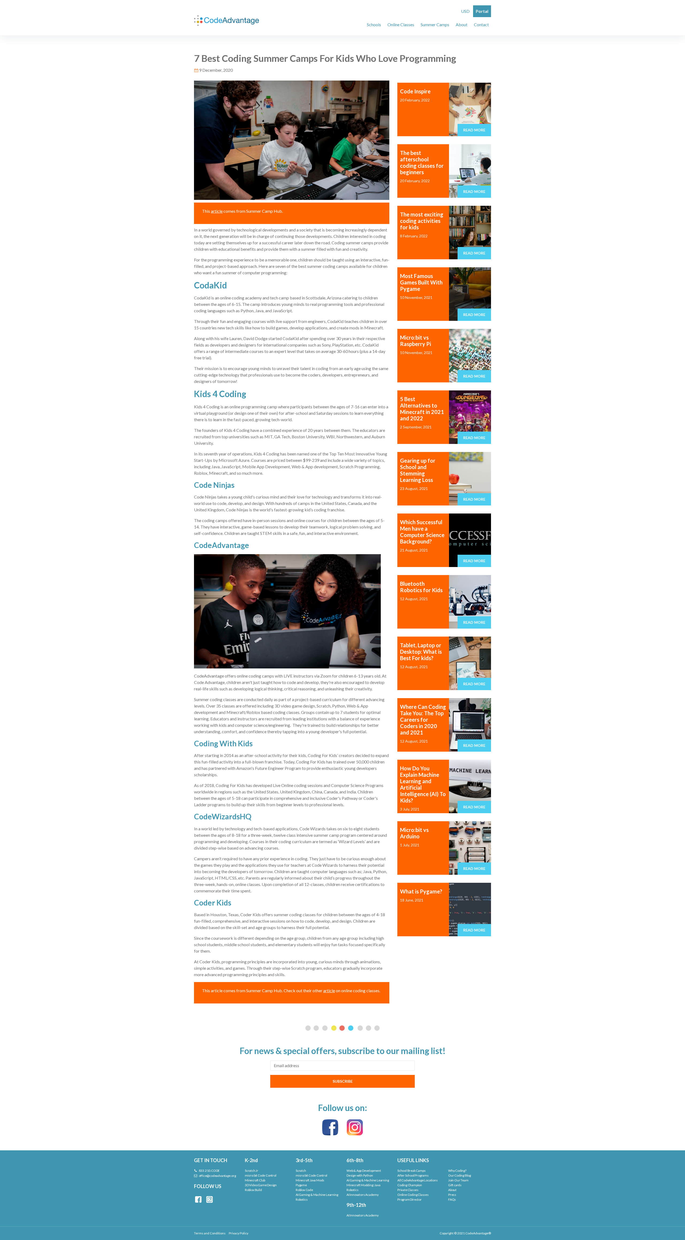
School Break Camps (411, 1171)
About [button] (461, 24)
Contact (481, 24)
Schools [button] (374, 24)
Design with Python (360, 1175)
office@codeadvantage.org (217, 1176)
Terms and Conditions (210, 1233)
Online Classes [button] (400, 24)
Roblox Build (253, 1190)
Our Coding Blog (459, 1175)
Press (452, 1195)
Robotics (301, 1199)
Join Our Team (458, 1180)
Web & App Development (364, 1171)
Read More (474, 130)
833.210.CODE (209, 1171)
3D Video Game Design (261, 1185)
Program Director (409, 1199)
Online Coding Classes (413, 1195)
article (217, 211)
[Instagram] (209, 1199)
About (452, 1190)
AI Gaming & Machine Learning (317, 1195)
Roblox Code (304, 1190)
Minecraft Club (255, 1180)
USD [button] (465, 11)
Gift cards (455, 1185)
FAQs (452, 1199)
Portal (482, 11)
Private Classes (407, 1190)
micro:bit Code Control (260, 1175)
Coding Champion (409, 1185)
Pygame (301, 1185)
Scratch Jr (251, 1171)
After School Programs (413, 1175)
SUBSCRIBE (343, 1081)
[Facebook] (198, 1199)
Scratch (301, 1171)
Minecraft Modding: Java (363, 1185)
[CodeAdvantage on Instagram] (354, 1126)
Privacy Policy (238, 1233)
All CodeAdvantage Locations (417, 1180)
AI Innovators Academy (363, 1195)
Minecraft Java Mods (310, 1180)
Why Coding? (457, 1171)
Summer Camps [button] (435, 24)
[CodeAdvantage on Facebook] (330, 1126)
